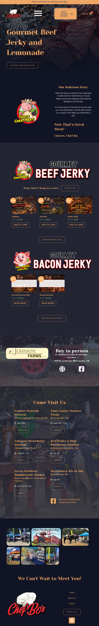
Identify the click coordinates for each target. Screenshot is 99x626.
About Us (72, 598)
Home (71, 593)
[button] (38, 13)
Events (72, 604)
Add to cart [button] (21, 225)
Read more (20, 303)
